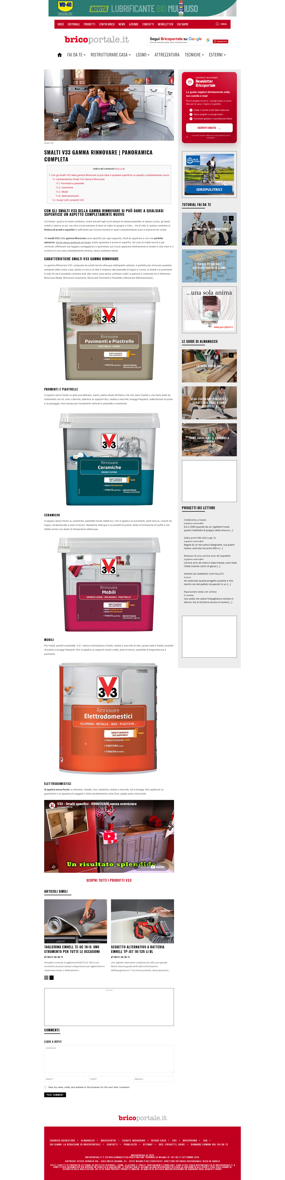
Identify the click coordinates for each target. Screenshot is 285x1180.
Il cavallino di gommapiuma (209, 229)
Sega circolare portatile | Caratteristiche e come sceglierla (209, 402)
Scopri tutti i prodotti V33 (68, 200)
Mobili (62, 191)
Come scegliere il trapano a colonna (209, 439)
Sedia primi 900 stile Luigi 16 (200, 537)
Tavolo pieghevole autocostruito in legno (209, 266)
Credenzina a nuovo (195, 519)
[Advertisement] (109, 1008)
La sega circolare (209, 366)
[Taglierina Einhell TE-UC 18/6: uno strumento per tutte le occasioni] (75, 921)
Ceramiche (64, 187)
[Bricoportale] (96, 40)
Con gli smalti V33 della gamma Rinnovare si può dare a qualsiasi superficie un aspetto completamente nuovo (109, 175)
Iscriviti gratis (207, 127)
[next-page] (51, 978)
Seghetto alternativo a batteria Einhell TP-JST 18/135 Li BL (137, 949)
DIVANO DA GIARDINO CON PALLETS (204, 573)
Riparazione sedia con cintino (200, 591)
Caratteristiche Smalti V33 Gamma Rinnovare (78, 179)
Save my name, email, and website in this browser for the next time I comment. (89, 1087)
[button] (221, 24)
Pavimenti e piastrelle (70, 183)
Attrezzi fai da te (53, 957)
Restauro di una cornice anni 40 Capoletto (207, 555)
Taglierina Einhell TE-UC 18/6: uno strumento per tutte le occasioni (72, 949)
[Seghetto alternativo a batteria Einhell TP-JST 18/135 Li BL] (142, 921)
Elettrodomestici (67, 195)
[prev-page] (46, 978)
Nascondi (119, 169)
